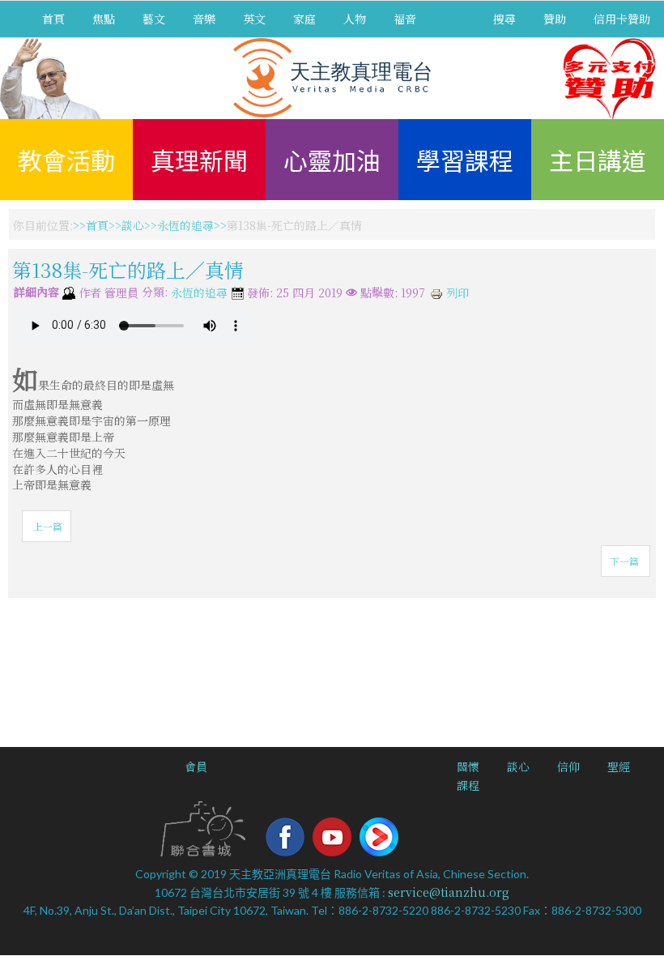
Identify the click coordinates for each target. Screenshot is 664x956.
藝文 (154, 19)
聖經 (618, 766)
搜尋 (504, 19)
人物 (354, 19)
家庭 (304, 19)
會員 (196, 766)
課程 (468, 785)
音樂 (204, 19)
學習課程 (464, 159)
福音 (405, 19)
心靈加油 (332, 159)
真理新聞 (199, 159)
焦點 (103, 19)
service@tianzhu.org (448, 892)
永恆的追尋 (185, 225)
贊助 (554, 19)
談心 (132, 225)
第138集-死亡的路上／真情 (128, 269)
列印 (456, 292)
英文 (254, 19)
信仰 (568, 766)
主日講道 (597, 159)
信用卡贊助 (622, 19)
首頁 (53, 19)
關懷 (468, 766)
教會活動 (66, 159)
